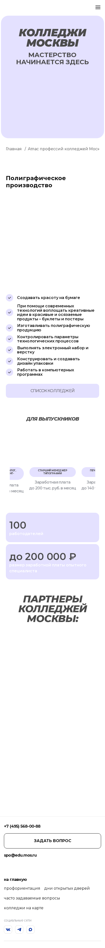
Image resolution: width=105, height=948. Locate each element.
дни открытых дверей (67, 888)
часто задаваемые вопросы (32, 898)
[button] (12, 461)
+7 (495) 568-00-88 (22, 826)
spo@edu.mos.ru (20, 855)
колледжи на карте (23, 908)
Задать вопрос (52, 840)
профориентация (22, 888)
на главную (15, 879)
